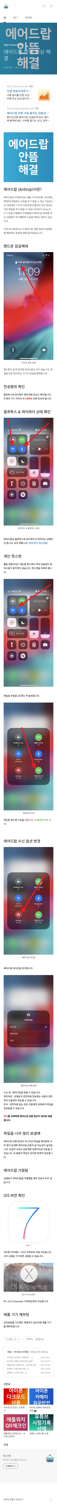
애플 (9, 1351)
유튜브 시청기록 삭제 (16, 1368)
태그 (15, 17)
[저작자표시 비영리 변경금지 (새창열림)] (39, 1339)
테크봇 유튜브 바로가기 (13, 1499)
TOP (50, 1499)
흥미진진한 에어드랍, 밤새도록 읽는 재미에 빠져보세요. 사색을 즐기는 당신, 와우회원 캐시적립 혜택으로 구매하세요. (28, 118)
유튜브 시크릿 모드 (15, 1372)
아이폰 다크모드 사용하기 (18, 1357)
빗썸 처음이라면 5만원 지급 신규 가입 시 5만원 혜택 (19, 91)
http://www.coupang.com (20, 108)
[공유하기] (15, 1339)
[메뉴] (51, 6)
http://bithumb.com (17, 86)
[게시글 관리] (19, 1339)
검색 (44, 6)
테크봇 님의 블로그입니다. (14, 1459)
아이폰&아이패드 (21, 1351)
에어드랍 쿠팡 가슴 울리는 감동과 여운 (28, 113)
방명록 (28, 17)
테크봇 (7, 1455)
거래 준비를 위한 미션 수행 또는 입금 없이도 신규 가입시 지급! (18, 96)
